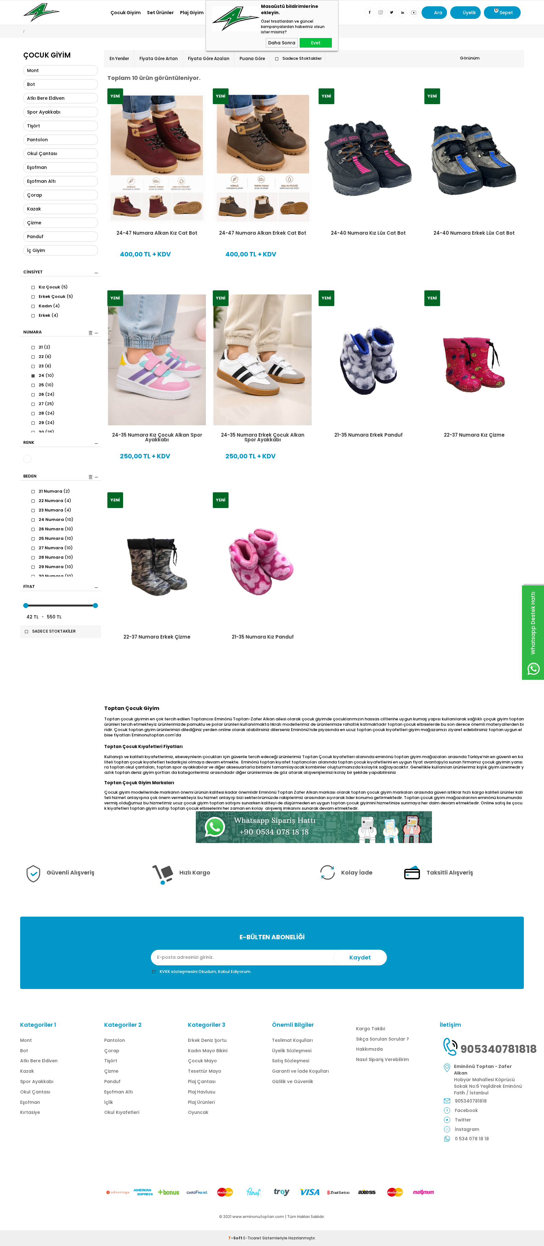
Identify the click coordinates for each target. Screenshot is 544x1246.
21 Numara (54, 491)
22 (45, 357)
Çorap (34, 195)
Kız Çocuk (53, 287)
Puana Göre (252, 59)
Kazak (34, 209)
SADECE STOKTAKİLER (54, 631)
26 (46, 394)
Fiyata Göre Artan (158, 59)
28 (46, 413)
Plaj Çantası (202, 1081)
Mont (33, 70)
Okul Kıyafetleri (121, 1112)
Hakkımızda (369, 1049)
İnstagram (467, 1129)
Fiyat (29, 586)
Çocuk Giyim (125, 12)
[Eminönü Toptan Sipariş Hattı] (314, 827)
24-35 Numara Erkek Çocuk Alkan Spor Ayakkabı (262, 437)
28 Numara (56, 557)
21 (44, 347)
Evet (315, 43)
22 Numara (55, 501)
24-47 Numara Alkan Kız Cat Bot (156, 233)
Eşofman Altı (41, 181)
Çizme (34, 223)
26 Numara (56, 529)
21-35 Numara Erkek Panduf (368, 435)
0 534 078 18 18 (472, 1139)
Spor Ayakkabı (43, 112)
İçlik (108, 1102)
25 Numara (56, 538)
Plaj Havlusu (201, 1092)
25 (46, 385)
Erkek (48, 315)
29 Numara (56, 567)
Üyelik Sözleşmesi (291, 1051)
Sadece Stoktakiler (302, 58)
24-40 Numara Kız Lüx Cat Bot (368, 233)
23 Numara (55, 510)
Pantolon (37, 140)
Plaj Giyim (192, 12)
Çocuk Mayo (202, 1061)
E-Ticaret (252, 1238)
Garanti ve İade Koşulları (300, 1071)
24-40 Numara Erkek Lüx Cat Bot (474, 233)
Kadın (49, 306)
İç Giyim (36, 250)
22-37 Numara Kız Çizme (474, 435)
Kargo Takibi (370, 1028)
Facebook (466, 1110)
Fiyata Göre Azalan (208, 59)
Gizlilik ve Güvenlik (292, 1081)
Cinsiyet (33, 272)
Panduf (35, 236)
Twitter (463, 1120)
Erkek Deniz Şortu (207, 1040)
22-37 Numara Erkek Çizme (156, 636)
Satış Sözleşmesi (290, 1061)
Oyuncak (198, 1112)
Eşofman (37, 167)
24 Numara (56, 519)
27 (46, 404)
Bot (31, 84)
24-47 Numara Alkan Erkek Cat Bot (262, 233)
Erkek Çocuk (56, 296)
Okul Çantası (42, 153)
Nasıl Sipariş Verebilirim (382, 1059)
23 (45, 366)
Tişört (33, 126)
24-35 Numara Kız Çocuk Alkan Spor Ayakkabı (157, 437)
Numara (32, 332)
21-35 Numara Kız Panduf (263, 636)
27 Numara (56, 548)
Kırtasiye (30, 1112)
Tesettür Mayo (204, 1071)
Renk (28, 442)
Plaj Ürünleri (201, 1102)
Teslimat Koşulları (292, 1040)
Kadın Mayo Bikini (207, 1051)
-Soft (235, 1238)
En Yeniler (119, 59)
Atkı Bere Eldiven (46, 98)
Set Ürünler (160, 12)
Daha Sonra (281, 43)
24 (46, 375)
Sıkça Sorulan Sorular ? (382, 1039)
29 (46, 423)
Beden (30, 476)
